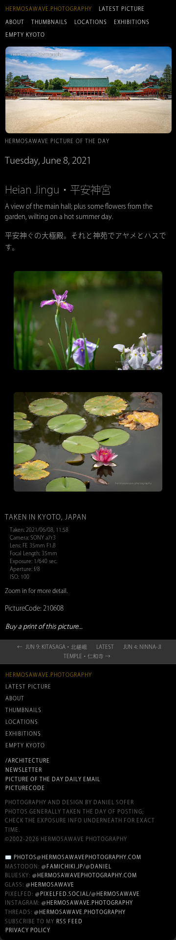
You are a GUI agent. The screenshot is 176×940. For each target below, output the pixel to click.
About (14, 22)
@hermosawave (50, 884)
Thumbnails (49, 22)
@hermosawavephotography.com (84, 875)
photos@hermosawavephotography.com (77, 857)
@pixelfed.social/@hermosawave (87, 893)
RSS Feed (69, 921)
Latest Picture (122, 8)
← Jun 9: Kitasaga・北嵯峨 (52, 646)
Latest (105, 646)
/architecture (27, 760)
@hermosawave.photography (87, 902)
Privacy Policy (27, 930)
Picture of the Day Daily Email (52, 779)
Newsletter (23, 769)
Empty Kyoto (25, 34)
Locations (90, 22)
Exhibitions (132, 22)
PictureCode (25, 788)
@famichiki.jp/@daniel (76, 866)
